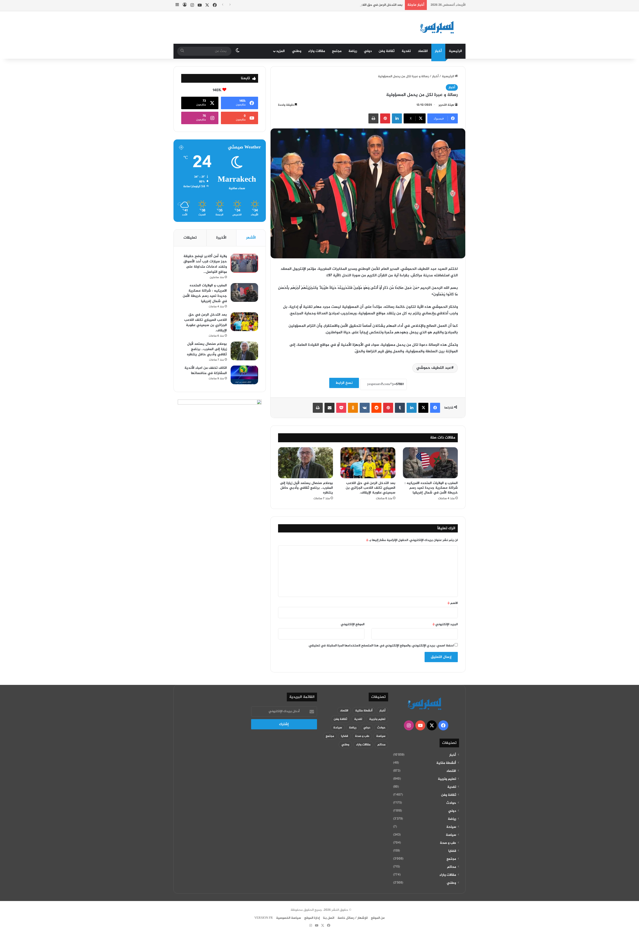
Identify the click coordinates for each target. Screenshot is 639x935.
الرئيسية (455, 51)
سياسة (451, 835)
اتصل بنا (328, 918)
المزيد (280, 51)
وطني (296, 51)
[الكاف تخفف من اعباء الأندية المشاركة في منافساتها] (244, 375)
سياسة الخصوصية (288, 918)
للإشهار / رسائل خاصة (352, 918)
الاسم (453, 603)
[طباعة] (373, 118)
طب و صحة (448, 843)
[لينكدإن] (397, 118)
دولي (368, 51)
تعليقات (190, 238)
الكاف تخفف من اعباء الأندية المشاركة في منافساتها (205, 370)
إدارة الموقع (312, 918)
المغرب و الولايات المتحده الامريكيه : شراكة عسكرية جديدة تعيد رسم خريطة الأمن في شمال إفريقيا (431, 487)
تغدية (406, 51)
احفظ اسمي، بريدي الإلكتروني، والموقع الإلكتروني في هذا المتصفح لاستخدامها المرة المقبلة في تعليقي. (381, 645)
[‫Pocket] (341, 408)
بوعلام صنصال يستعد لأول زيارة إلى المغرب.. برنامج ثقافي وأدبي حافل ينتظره (306, 487)
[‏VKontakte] (365, 408)
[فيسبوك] (435, 408)
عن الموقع (378, 918)
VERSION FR (263, 918)
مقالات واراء (316, 51)
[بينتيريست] (385, 118)
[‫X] (423, 408)
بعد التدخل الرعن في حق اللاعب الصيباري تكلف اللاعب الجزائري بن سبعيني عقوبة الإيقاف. (339, 5)
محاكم (451, 867)
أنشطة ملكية (446, 763)
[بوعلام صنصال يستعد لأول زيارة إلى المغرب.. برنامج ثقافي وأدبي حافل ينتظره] (305, 462)
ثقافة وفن (387, 51)
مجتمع (336, 51)
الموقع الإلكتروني (352, 624)
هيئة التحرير (446, 104)
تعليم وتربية (447, 779)
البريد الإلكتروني (445, 624)
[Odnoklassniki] (353, 408)
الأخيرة (221, 238)
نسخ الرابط (344, 383)
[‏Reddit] (376, 408)
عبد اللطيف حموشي (433, 368)
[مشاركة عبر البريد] (329, 408)
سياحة (451, 827)
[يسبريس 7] (439, 27)
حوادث (451, 803)
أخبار (438, 51)
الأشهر (251, 238)
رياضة (352, 51)
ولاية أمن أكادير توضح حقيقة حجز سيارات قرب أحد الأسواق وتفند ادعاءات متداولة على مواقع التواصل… (205, 264)
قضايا (452, 851)
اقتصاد (423, 51)
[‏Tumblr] (400, 408)
